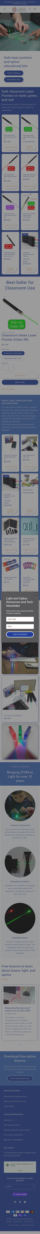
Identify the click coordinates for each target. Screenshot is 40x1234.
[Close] (36, 594)
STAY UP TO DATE (20, 634)
